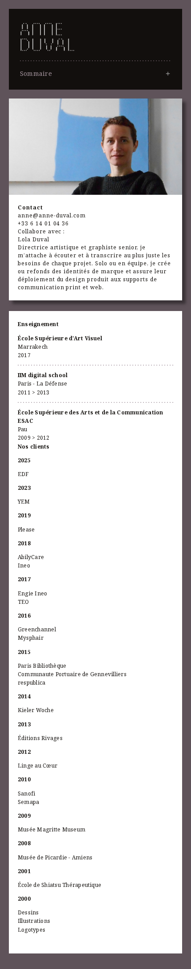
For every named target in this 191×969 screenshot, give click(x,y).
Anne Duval (95, 59)
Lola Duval (33, 239)
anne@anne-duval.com (52, 215)
